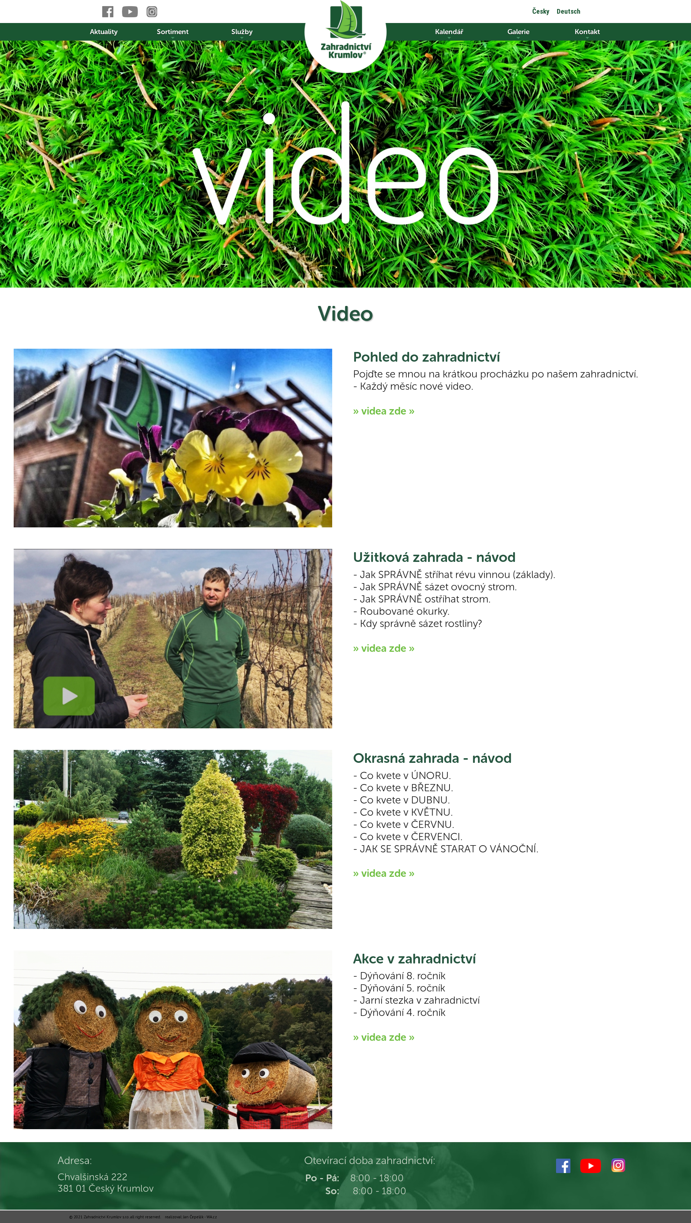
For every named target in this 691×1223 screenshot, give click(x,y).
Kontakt (587, 32)
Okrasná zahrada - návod (432, 758)
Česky (541, 11)
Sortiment (173, 32)
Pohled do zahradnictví (426, 357)
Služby (242, 32)
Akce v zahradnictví (414, 959)
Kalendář (449, 32)
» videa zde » (384, 411)
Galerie (518, 32)
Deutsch (569, 11)
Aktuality (104, 32)
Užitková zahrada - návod (434, 557)
